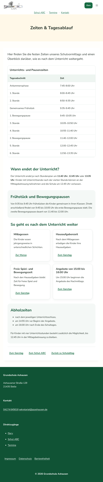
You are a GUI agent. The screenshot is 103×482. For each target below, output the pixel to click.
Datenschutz (25, 458)
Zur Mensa (21, 255)
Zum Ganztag (65, 255)
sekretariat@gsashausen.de (33, 409)
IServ (88, 5)
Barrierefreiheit (42, 458)
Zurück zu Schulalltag (62, 353)
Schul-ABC (39, 12)
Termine (53, 12)
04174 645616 (11, 409)
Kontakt (65, 12)
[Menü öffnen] (97, 5)
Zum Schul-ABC (37, 353)
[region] (51, 111)
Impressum (10, 458)
